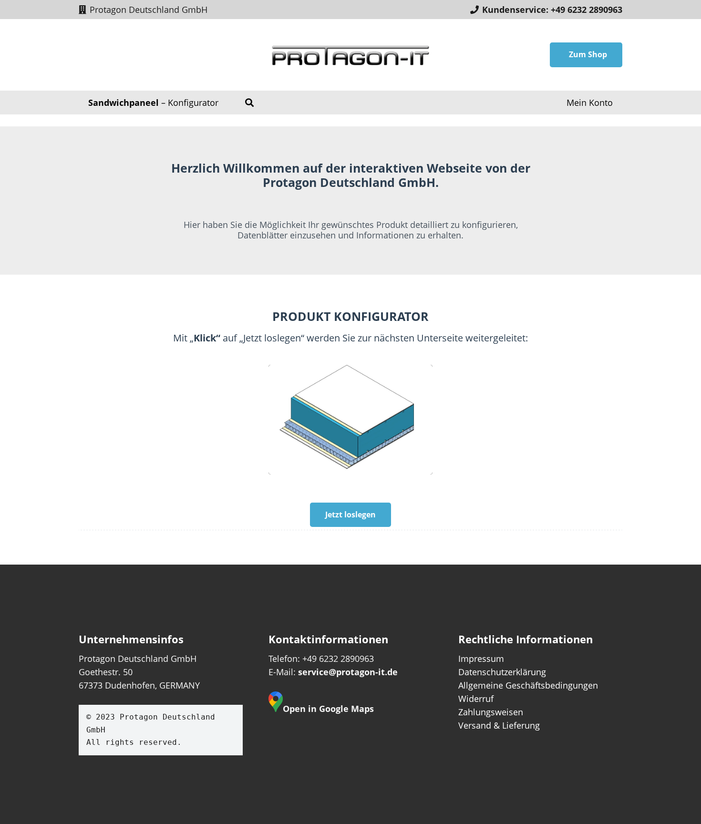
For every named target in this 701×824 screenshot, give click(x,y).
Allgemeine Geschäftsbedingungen (528, 685)
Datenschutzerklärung (502, 672)
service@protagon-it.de (348, 672)
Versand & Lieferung (499, 725)
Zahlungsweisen (490, 712)
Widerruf (476, 698)
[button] (249, 102)
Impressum (481, 658)
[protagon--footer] (350, 55)
